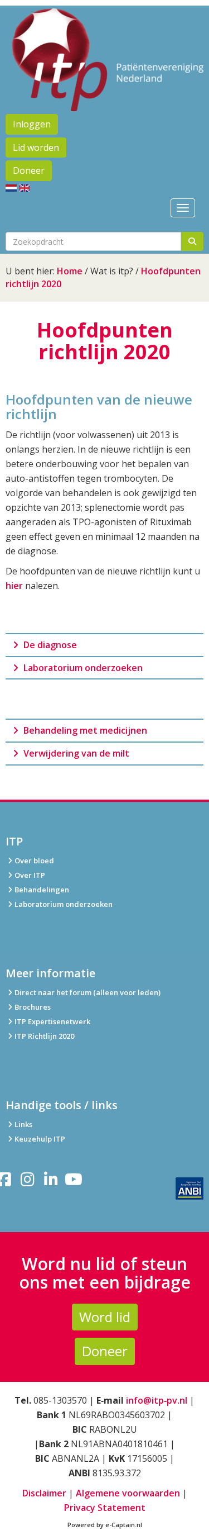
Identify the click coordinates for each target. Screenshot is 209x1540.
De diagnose (49, 645)
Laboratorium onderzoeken (82, 668)
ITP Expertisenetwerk (52, 1021)
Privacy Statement (104, 1507)
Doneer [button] (29, 170)
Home (69, 271)
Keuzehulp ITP (39, 1139)
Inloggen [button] (32, 124)
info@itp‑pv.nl (156, 1400)
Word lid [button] (104, 1317)
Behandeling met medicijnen (84, 730)
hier (14, 585)
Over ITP (29, 875)
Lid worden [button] (36, 147)
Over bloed (34, 860)
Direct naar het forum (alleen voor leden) (87, 992)
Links (23, 1124)
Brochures (32, 1007)
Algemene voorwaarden (128, 1493)
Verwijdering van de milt (75, 753)
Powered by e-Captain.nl (104, 1524)
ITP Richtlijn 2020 (44, 1036)
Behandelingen (41, 890)
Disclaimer (44, 1493)
